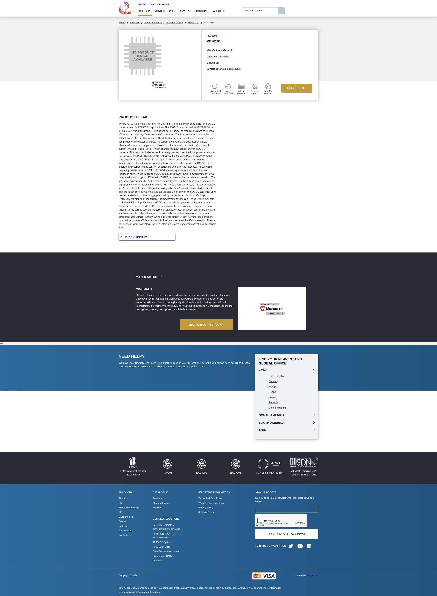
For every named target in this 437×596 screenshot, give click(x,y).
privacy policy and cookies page (143, 592)
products (144, 11)
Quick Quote (296, 88)
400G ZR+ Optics (162, 546)
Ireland (272, 392)
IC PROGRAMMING (163, 524)
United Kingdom (277, 408)
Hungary (273, 387)
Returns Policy (206, 512)
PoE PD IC (193, 22)
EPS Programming (129, 507)
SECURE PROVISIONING (167, 529)
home (122, 22)
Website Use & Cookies (211, 503)
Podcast (123, 526)
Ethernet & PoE (174, 22)
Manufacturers (164, 11)
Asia (262, 430)
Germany (273, 381)
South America (271, 422)
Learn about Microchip (206, 324)
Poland (272, 397)
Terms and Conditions (210, 498)
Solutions (201, 11)
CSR (121, 503)
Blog (121, 512)
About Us (219, 11)
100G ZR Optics (161, 542)
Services (184, 11)
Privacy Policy (205, 507)
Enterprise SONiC (162, 556)
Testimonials (125, 530)
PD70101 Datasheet (136, 237)
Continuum (312, 575)
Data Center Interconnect (166, 551)
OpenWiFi (158, 560)
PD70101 (224, 57)
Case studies (126, 516)
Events (122, 521)
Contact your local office (154, 4)
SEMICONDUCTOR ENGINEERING (163, 536)
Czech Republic (277, 376)
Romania (273, 402)
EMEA (263, 369)
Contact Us (125, 535)
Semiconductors (153, 22)
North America (272, 415)
